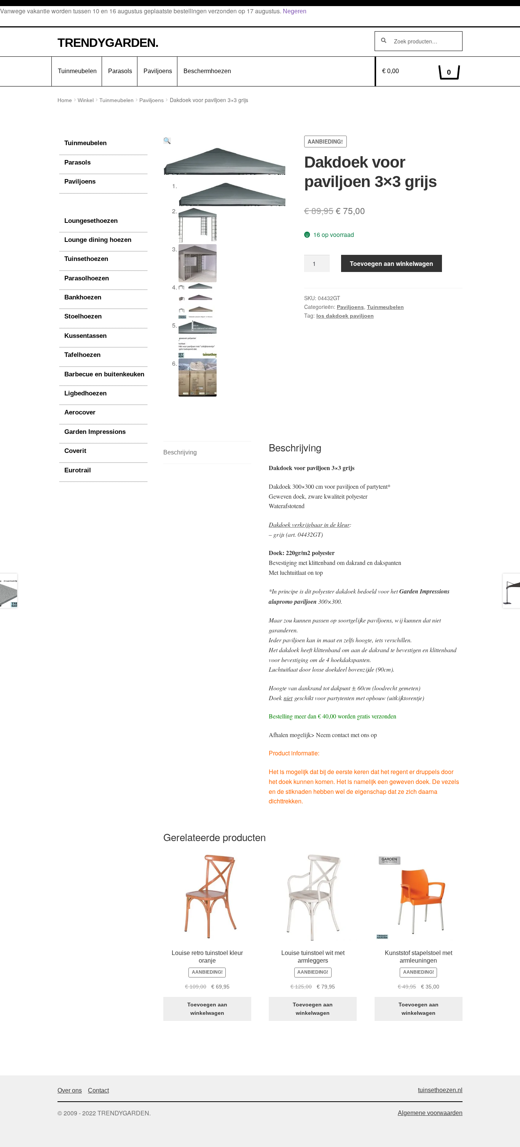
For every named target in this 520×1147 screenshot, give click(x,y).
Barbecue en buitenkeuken (104, 374)
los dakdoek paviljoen (345, 316)
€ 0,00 (416, 72)
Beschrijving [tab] (180, 452)
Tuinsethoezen (86, 258)
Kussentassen (85, 335)
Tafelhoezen (82, 354)
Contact (98, 1090)
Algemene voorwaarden (430, 1113)
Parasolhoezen (86, 278)
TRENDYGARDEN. (107, 43)
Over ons (69, 1090)
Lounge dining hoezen (97, 239)
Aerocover (80, 412)
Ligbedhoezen (85, 393)
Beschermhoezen (207, 71)
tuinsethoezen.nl (440, 1090)
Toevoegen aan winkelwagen (391, 263)
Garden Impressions (95, 431)
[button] (167, 141)
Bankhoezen (82, 297)
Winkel (86, 100)
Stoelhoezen (83, 316)
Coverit (75, 450)
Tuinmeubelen (77, 71)
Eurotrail (77, 470)
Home (64, 100)
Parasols (120, 71)
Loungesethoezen (91, 220)
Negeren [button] (294, 11)
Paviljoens (158, 71)
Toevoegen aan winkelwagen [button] (207, 1008)
